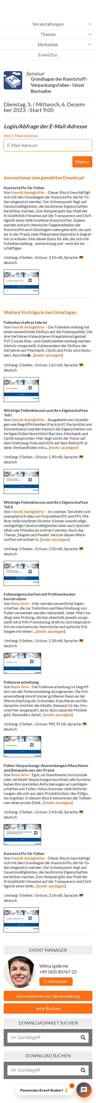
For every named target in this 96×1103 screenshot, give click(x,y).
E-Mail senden (56, 981)
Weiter (82, 161)
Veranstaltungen (48, 24)
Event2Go (48, 54)
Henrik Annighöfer (28, 192)
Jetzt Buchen (48, 1008)
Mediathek (48, 44)
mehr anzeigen (48, 355)
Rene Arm (20, 603)
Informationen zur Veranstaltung (48, 996)
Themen (48, 34)
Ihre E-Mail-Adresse (21, 135)
